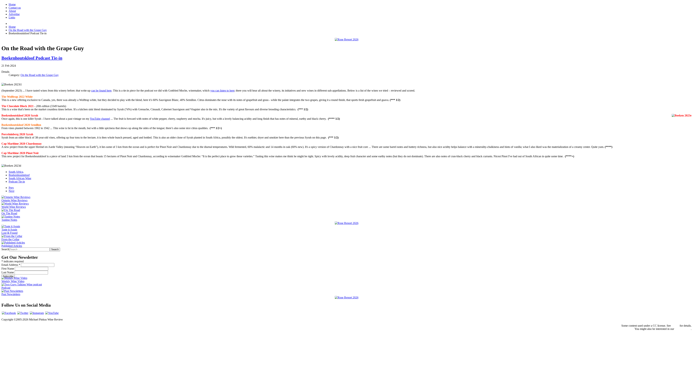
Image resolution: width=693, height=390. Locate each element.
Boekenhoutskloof (19, 175)
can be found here (101, 90)
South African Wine (20, 178)
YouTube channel (100, 118)
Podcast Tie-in (17, 181)
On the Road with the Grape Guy (40, 75)
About (12, 10)
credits (675, 325)
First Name (8, 268)
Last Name (8, 272)
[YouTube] (52, 313)
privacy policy (683, 328)
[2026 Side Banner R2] (346, 297)
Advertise (14, 14)
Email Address (10, 264)
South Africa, (16, 171)
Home (12, 4)
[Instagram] (36, 313)
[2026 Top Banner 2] (346, 39)
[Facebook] (8, 313)
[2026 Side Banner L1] (346, 223)
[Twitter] (23, 313)
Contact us (15, 7)
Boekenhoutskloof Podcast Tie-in (31, 58)
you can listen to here (222, 90)
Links (12, 17)
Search (5, 249)
